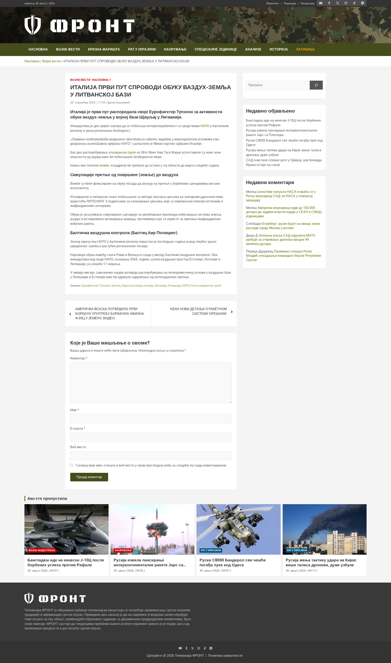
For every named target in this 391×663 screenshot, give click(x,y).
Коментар (78, 358)
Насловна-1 (101, 79)
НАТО (205, 126)
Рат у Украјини (142, 49)
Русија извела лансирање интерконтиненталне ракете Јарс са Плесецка (148, 565)
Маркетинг (272, 3)
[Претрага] (316, 85)
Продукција (307, 3)
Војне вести (68, 49)
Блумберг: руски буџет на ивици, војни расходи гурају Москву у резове (283, 226)
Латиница (305, 49)
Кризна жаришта (104, 49)
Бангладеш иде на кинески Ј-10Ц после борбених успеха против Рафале (65, 563)
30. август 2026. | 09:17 (300, 570)
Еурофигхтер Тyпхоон (95, 285)
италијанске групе (123, 152)
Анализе (253, 49)
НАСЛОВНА (38, 49)
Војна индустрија (42, 550)
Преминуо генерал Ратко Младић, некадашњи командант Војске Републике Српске (283, 255)
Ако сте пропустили (47, 498)
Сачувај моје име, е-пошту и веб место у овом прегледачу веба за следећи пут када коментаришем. (151, 465)
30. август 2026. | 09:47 (214, 570)
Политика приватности (225, 656)
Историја (279, 49)
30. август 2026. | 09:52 (128, 570)
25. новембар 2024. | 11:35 (87, 102)
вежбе (104, 165)
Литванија (174, 285)
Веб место (78, 447)
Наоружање (175, 49)
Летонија (160, 285)
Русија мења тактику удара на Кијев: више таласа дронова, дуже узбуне (321, 563)
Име (74, 410)
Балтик (116, 285)
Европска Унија (132, 285)
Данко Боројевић (119, 102)
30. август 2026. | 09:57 (42, 570)
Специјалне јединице (216, 49)
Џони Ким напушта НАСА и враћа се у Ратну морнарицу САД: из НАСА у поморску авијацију (281, 196)
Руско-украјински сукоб (206, 285)
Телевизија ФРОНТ (189, 656)
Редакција (290, 3)
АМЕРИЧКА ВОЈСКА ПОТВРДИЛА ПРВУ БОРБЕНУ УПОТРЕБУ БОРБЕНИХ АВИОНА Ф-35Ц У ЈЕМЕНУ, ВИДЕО (109, 313)
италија (148, 285)
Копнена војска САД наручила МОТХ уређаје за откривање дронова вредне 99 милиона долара (280, 240)
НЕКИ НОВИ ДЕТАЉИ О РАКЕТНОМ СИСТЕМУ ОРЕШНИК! (198, 311)
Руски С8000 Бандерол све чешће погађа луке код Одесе (233, 563)
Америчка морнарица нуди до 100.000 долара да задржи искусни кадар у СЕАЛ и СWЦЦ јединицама (284, 212)
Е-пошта (77, 428)
